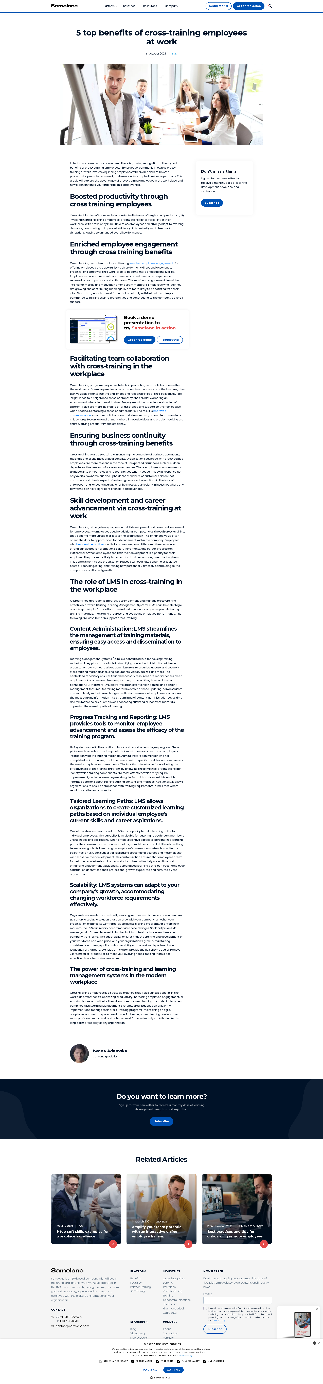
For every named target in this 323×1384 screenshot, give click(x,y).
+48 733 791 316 (69, 1321)
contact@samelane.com (72, 1326)
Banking (168, 1283)
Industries (128, 6)
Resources (150, 6)
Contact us (170, 1333)
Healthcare (170, 1304)
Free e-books (139, 1338)
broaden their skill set (90, 544)
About (167, 1329)
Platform (109, 6)
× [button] (319, 1343)
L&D (174, 54)
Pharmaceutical (173, 1308)
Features (136, 1283)
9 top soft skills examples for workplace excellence (83, 1234)
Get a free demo (140, 339)
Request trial (169, 339)
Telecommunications (177, 1300)
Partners (168, 1338)
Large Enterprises (174, 1278)
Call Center (170, 1313)
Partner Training (140, 1287)
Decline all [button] (150, 1369)
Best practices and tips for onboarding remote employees (235, 1234)
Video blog (137, 1333)
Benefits (135, 1278)
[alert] (161, 1361)
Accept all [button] (173, 1369)
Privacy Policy (218, 1320)
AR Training (137, 1291)
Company (171, 6)
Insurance (169, 1287)
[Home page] (64, 5)
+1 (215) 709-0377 (71, 1317)
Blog (133, 1329)
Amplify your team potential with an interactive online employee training (157, 1231)
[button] (161, 1378)
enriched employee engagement (151, 263)
